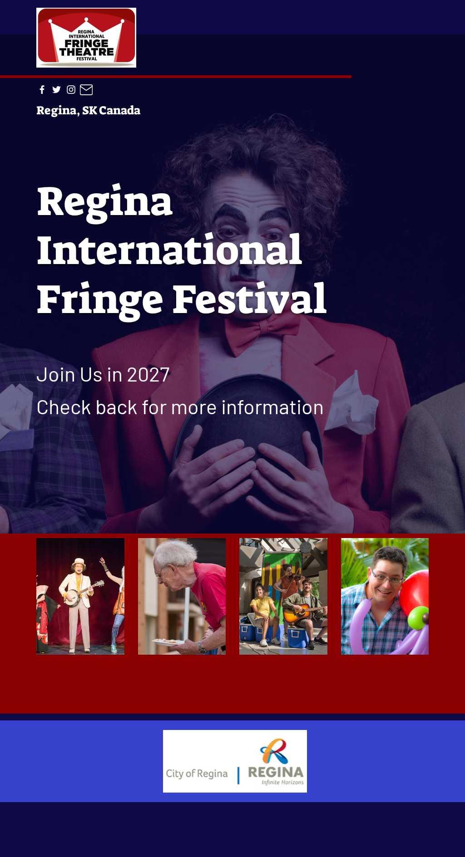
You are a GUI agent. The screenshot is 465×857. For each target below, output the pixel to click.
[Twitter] (56, 89)
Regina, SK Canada (88, 110)
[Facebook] (42, 89)
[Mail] (86, 89)
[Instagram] (71, 89)
